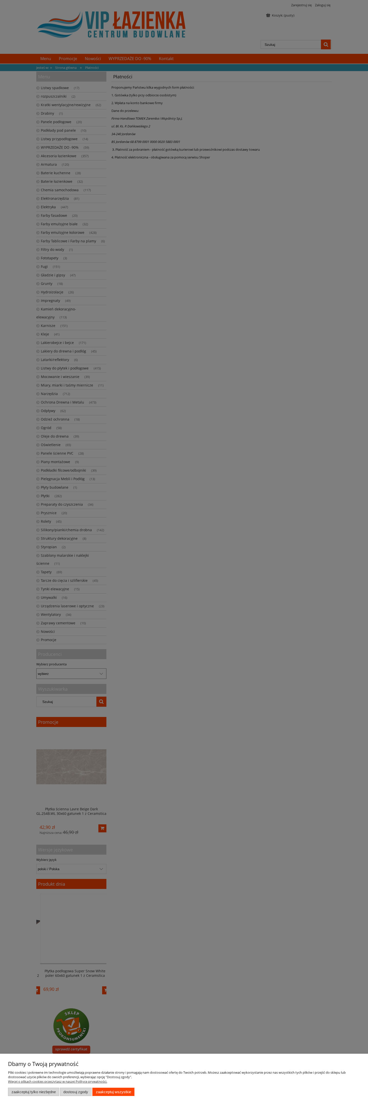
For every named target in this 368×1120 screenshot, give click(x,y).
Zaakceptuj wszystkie (113, 1092)
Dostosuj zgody (75, 1092)
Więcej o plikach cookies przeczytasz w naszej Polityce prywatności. (57, 1081)
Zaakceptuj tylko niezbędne (34, 1092)
